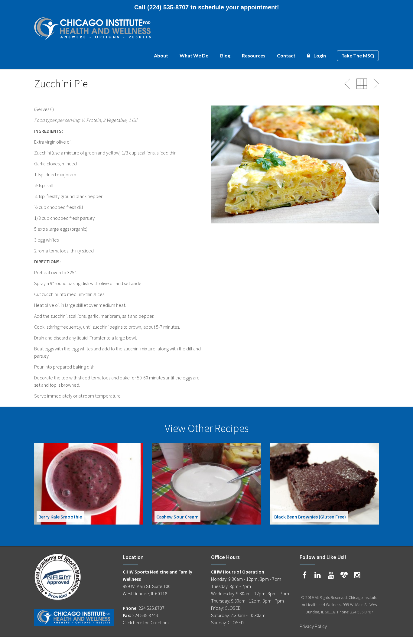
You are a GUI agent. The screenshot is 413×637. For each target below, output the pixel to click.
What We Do (194, 55)
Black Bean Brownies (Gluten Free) (310, 517)
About (161, 55)
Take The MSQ (357, 55)
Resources (253, 55)
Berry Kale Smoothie (60, 517)
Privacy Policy (313, 626)
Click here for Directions (146, 622)
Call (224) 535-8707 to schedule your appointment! (206, 7)
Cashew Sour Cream (177, 517)
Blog (225, 55)
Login (319, 55)
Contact (286, 55)
